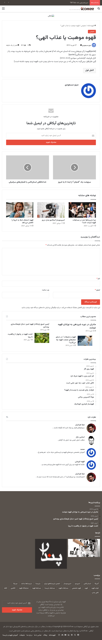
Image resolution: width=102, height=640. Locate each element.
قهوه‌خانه (90, 25)
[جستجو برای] (98, 10)
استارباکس (87, 583)
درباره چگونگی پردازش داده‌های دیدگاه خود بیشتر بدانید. (41, 307)
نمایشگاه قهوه (24, 588)
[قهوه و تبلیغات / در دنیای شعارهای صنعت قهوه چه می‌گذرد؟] (85, 341)
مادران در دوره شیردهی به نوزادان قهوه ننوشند (77, 326)
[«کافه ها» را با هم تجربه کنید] (51, 554)
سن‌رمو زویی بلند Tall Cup (79, 2)
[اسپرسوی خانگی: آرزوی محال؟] (84, 548)
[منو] (3, 10)
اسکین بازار (80, 437)
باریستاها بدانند (26, 583)
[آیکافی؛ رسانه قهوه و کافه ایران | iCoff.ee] (81, 8)
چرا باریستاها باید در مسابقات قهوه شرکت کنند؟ (84, 221)
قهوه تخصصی (76, 588)
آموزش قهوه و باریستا (10, 635)
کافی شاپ (95, 592)
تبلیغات (22, 635)
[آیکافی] (51, 16)
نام (98, 278)
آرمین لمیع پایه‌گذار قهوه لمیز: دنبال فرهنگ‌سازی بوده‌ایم (30, 326)
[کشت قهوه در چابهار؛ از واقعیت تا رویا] (42, 338)
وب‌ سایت (45, 290)
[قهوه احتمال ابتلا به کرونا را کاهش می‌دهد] (19, 210)
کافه (5, 588)
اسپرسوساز (67, 583)
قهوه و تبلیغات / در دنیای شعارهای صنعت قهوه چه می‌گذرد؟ (66, 340)
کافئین (13, 588)
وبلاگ (45, 635)
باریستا (38, 583)
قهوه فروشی (80, 461)
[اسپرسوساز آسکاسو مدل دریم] (51, 210)
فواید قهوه (95, 588)
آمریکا (97, 583)
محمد (82, 449)
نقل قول (88, 70)
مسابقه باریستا (50, 588)
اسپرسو (77, 583)
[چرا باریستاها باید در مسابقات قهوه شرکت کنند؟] (82, 210)
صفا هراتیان (80, 425)
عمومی (83, 25)
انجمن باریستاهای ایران (52, 583)
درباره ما (29, 635)
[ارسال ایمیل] (81, 45)
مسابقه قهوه (36, 588)
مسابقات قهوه (63, 588)
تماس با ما (37, 635)
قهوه (86, 588)
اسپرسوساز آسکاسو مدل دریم (53, 220)
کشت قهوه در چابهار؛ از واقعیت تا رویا (20, 336)
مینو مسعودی (86, 45)
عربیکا (15, 583)
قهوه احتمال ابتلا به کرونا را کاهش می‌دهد (22, 221)
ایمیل (97, 290)
